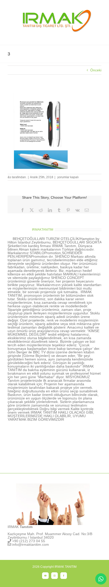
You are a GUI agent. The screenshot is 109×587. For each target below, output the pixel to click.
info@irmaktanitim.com (30, 544)
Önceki (95, 70)
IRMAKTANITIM (42, 229)
